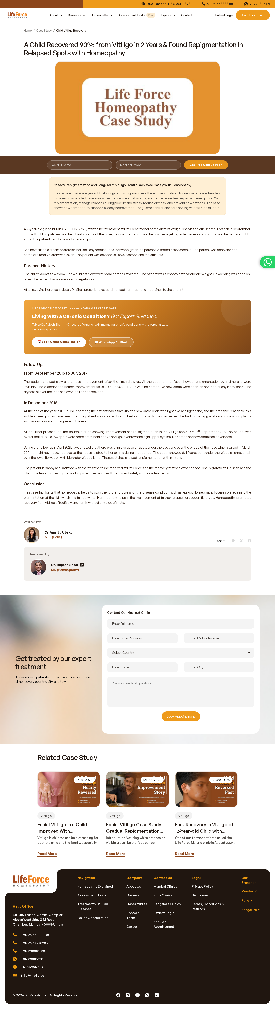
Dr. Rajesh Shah (64, 565)
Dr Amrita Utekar (59, 532)
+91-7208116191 (32, 959)
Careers (132, 895)
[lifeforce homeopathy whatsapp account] (267, 262)
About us (133, 886)
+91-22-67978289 (34, 943)
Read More (47, 853)
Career (132, 927)
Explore (166, 15)
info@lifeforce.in (34, 975)
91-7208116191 (259, 4)
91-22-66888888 (220, 4)
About (54, 15)
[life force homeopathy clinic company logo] (33, 883)
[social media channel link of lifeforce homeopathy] (118, 995)
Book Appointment (181, 716)
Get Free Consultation (206, 164)
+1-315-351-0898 (33, 967)
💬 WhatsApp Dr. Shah (111, 342)
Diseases (74, 15)
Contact (186, 15)
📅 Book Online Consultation (58, 341)
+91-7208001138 (33, 951)
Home (28, 30)
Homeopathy (100, 15)
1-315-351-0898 (179, 4)
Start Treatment (253, 15)
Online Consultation (92, 918)
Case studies (136, 904)
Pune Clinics (163, 895)
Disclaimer (200, 895)
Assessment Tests (136, 15)
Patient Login (224, 15)
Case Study (43, 30)
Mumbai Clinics (165, 886)
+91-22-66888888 (35, 935)
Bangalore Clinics (167, 904)
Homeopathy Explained (95, 886)
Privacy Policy (202, 886)
